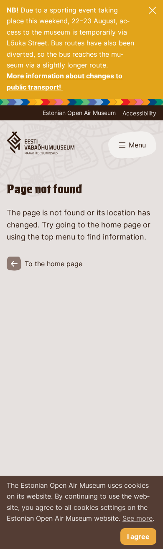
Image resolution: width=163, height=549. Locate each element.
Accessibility (139, 113)
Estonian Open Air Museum (79, 112)
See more (137, 518)
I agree (138, 536)
